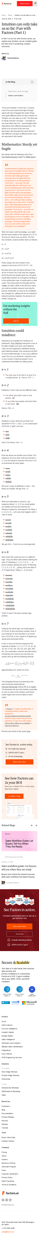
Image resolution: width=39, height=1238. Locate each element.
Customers (6, 1106)
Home (4, 15)
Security (5, 1121)
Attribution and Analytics (11, 1043)
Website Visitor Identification (12, 1047)
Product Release (8, 1117)
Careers (5, 1159)
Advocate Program (9, 1167)
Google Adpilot (7, 1036)
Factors (18, 113)
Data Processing (8, 1181)
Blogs (10, 15)
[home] (7, 3)
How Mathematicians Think (12, 157)
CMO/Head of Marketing (11, 1091)
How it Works (7, 1054)
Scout (4, 1021)
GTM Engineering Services (12, 1057)
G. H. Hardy (31, 687)
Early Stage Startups (9, 1072)
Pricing (4, 1152)
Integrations (6, 1050)
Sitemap (5, 1124)
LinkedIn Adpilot (8, 1032)
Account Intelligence (9, 1029)
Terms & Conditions (9, 1185)
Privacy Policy (7, 1177)
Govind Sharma (13, 58)
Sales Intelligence (8, 1039)
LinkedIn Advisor (8, 1141)
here (28, 731)
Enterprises (6, 1079)
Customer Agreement (10, 1174)
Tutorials (5, 1128)
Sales (4, 1095)
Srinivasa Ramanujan (10, 687)
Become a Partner (9, 1163)
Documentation (7, 1113)
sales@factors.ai (8, 1232)
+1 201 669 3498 (8, 1228)
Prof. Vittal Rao (16, 343)
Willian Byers (31, 157)
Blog (3, 1110)
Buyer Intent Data (8, 1137)
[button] (35, 3)
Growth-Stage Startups (10, 1075)
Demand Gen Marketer (10, 1088)
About (4, 1156)
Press (4, 1170)
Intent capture (7, 1025)
